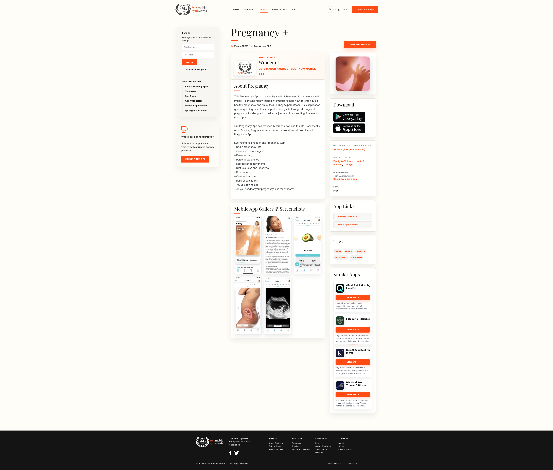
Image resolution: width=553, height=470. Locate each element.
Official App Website (347, 224)
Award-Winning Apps (196, 86)
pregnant (356, 257)
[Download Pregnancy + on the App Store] (352, 128)
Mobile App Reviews (196, 105)
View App (352, 297)
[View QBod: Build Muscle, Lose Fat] (340, 288)
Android (337, 149)
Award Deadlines (323, 446)
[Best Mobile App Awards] (191, 9)
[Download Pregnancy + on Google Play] (352, 117)
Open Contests (276, 443)
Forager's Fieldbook (358, 319)
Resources (278, 9)
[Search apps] (330, 9)
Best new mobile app (345, 179)
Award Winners (276, 449)
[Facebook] (230, 453)
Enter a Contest (276, 446)
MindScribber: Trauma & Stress (356, 384)
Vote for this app (360, 44)
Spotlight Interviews (196, 110)
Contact (342, 446)
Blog (317, 443)
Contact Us (352, 463)
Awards (248, 9)
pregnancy (341, 257)
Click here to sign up (196, 69)
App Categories (193, 100)
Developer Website (347, 216)
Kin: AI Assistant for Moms (358, 351)
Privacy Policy (344, 449)
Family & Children (343, 161)
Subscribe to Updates (321, 451)
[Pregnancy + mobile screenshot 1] (247, 245)
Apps (262, 9)
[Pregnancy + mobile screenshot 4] (247, 305)
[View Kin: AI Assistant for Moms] (340, 353)
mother (361, 251)
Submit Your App (364, 9)
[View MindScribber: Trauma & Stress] (340, 385)
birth (338, 251)
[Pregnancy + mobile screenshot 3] (307, 245)
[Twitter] (236, 453)
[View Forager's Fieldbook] (340, 320)
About (296, 9)
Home (236, 9)
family (348, 251)
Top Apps (190, 96)
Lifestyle (348, 164)
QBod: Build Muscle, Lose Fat (358, 286)
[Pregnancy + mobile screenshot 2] (277, 245)
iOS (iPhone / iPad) (354, 149)
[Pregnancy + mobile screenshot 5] (277, 305)
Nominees (190, 91)
